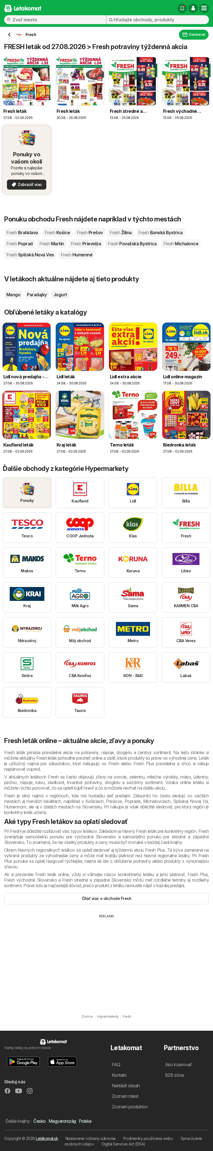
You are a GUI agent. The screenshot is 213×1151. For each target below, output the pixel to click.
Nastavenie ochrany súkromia (90, 1138)
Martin (51, 243)
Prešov (90, 232)
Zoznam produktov (130, 1106)
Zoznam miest (125, 1096)
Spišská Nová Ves (30, 254)
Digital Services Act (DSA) (123, 1144)
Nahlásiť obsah (126, 1085)
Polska (85, 1121)
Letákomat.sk (47, 1138)
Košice (57, 232)
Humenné (76, 254)
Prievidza (86, 243)
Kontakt (119, 1075)
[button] (193, 8)
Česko (39, 1121)
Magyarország (62, 1121)
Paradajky (37, 294)
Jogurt (60, 294)
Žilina (121, 232)
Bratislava (22, 232)
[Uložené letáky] (182, 8)
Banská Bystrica (160, 232)
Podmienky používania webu (148, 1138)
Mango (13, 294)
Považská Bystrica (132, 243)
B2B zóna (174, 1075)
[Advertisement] (106, 960)
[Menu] (204, 8)
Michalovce (181, 243)
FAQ (116, 1064)
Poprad (19, 243)
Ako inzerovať (178, 1064)
